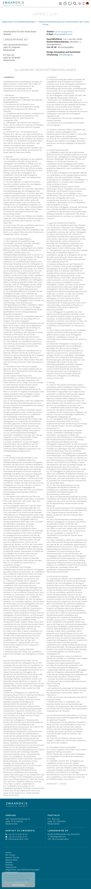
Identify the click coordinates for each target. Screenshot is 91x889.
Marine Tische (12, 857)
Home (8, 853)
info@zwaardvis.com (62, 34)
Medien (9, 862)
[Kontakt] (70, 3)
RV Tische (10, 855)
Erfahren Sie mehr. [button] (22, 880)
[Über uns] (65, 3)
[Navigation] (60, 3)
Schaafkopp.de (66, 55)
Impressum (11, 867)
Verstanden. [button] (18, 885)
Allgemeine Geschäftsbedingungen (19, 22)
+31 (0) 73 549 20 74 (63, 31)
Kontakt (9, 865)
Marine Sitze (12, 860)
